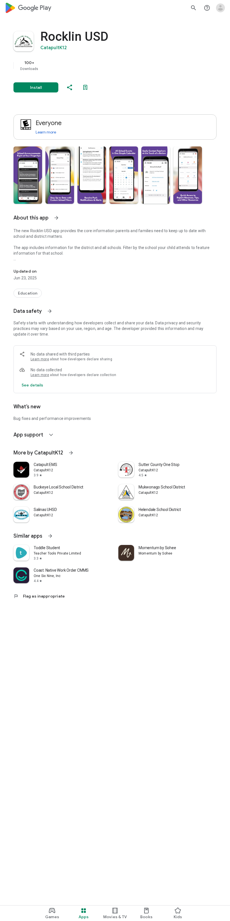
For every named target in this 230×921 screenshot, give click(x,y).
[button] (27, 175)
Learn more (46, 132)
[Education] (27, 293)
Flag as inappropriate (39, 596)
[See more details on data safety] (32, 385)
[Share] (69, 87)
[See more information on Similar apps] (50, 536)
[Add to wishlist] (85, 87)
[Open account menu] (220, 8)
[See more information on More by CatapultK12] (71, 453)
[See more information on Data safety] (49, 311)
